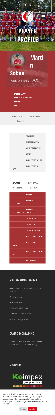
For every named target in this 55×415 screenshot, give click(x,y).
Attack (33, 187)
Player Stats (15, 116)
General (16, 183)
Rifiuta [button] (23, 409)
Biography (35, 116)
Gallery (21, 120)
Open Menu (43, 16)
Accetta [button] (32, 409)
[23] (17, 61)
